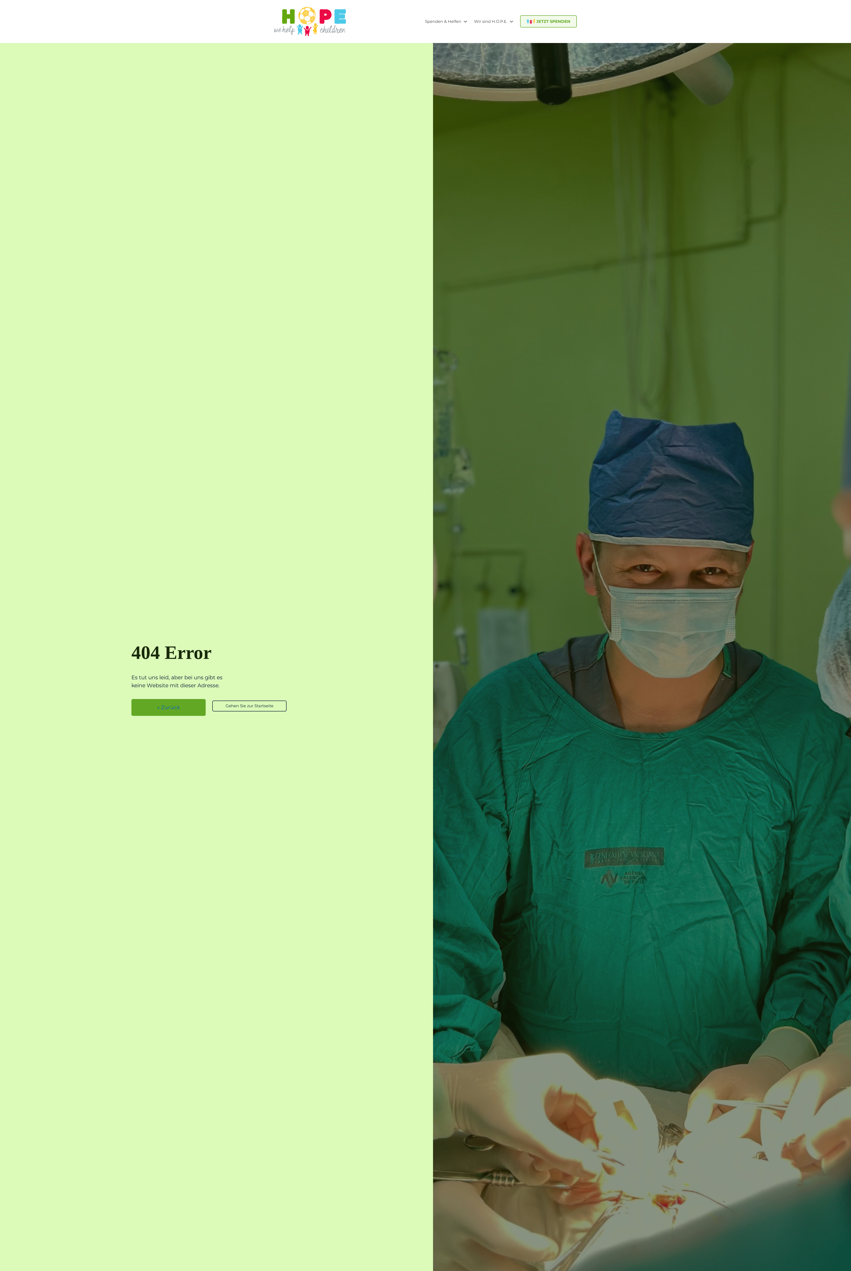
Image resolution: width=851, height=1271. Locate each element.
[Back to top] (835, 1236)
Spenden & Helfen (443, 21)
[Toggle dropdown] (465, 22)
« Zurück (168, 707)
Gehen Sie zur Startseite (249, 705)
